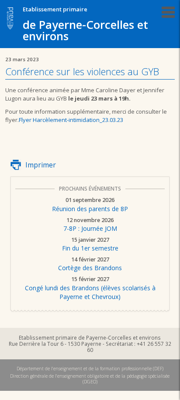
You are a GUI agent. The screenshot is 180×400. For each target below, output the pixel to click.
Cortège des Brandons (90, 264)
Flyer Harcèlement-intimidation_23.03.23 (71, 120)
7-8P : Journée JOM (90, 225)
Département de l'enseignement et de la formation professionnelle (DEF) (90, 368)
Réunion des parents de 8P (90, 205)
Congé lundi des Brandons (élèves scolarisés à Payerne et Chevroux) (90, 288)
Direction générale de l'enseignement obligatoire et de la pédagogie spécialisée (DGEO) (90, 378)
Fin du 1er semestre (90, 244)
